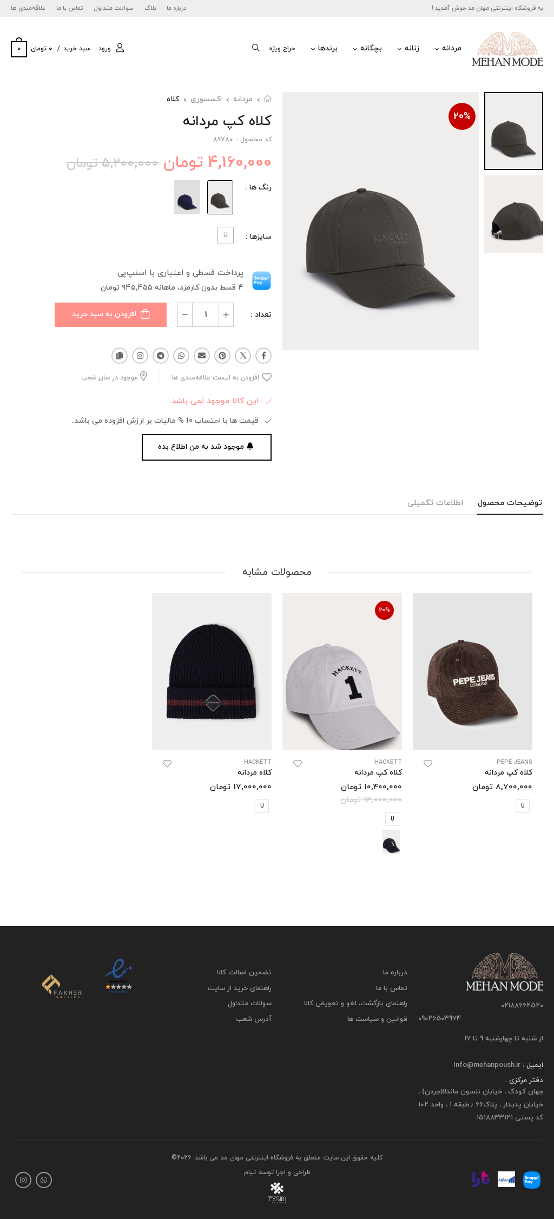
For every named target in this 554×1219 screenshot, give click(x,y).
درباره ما (177, 8)
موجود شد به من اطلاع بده (201, 447)
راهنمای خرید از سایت (240, 988)
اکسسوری (206, 99)
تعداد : (261, 315)
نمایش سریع (472, 736)
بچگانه (371, 48)
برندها (328, 48)
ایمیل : (531, 1065)
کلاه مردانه (255, 773)
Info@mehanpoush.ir (486, 1065)
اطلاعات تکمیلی (435, 503)
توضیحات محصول (510, 503)
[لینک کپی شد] (119, 356)
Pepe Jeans (514, 762)
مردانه (451, 48)
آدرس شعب (254, 1019)
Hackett (388, 762)
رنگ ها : (258, 187)
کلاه (173, 99)
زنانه (412, 48)
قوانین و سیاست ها (377, 1019)
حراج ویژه (282, 48)
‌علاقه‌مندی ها (28, 8)
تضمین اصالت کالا (244, 973)
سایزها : (259, 237)
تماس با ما (69, 8)
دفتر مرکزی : (524, 1080)
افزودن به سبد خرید (104, 314)
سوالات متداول (114, 8)
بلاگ (150, 8)
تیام (250, 1172)
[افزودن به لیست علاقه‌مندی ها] (428, 764)
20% (462, 116)
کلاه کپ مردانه (508, 773)
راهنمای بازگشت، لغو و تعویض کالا (355, 1003)
